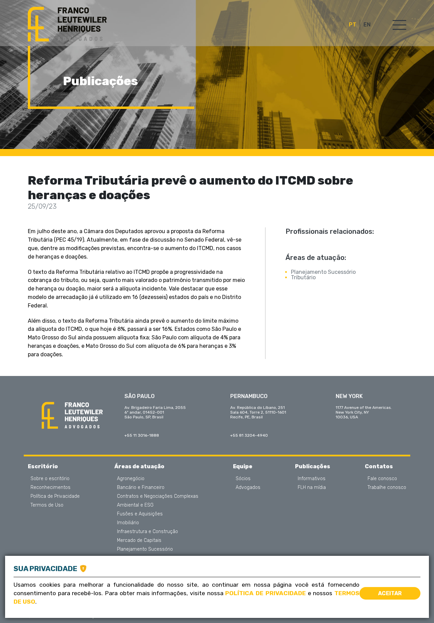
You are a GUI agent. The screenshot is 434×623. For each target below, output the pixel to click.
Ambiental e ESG (135, 505)
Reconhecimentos (51, 487)
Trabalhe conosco (387, 487)
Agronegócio (130, 478)
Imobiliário (128, 523)
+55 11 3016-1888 (141, 435)
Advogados (248, 487)
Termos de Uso (47, 505)
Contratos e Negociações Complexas (157, 496)
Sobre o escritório (50, 478)
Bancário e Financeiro (140, 487)
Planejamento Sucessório (323, 272)
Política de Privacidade (55, 496)
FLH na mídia (312, 487)
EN (367, 24)
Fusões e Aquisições (140, 514)
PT (352, 24)
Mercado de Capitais (139, 540)
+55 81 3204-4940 (249, 435)
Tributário (303, 277)
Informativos (312, 478)
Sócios (243, 478)
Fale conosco (382, 478)
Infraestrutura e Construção (147, 531)
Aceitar (390, 593)
